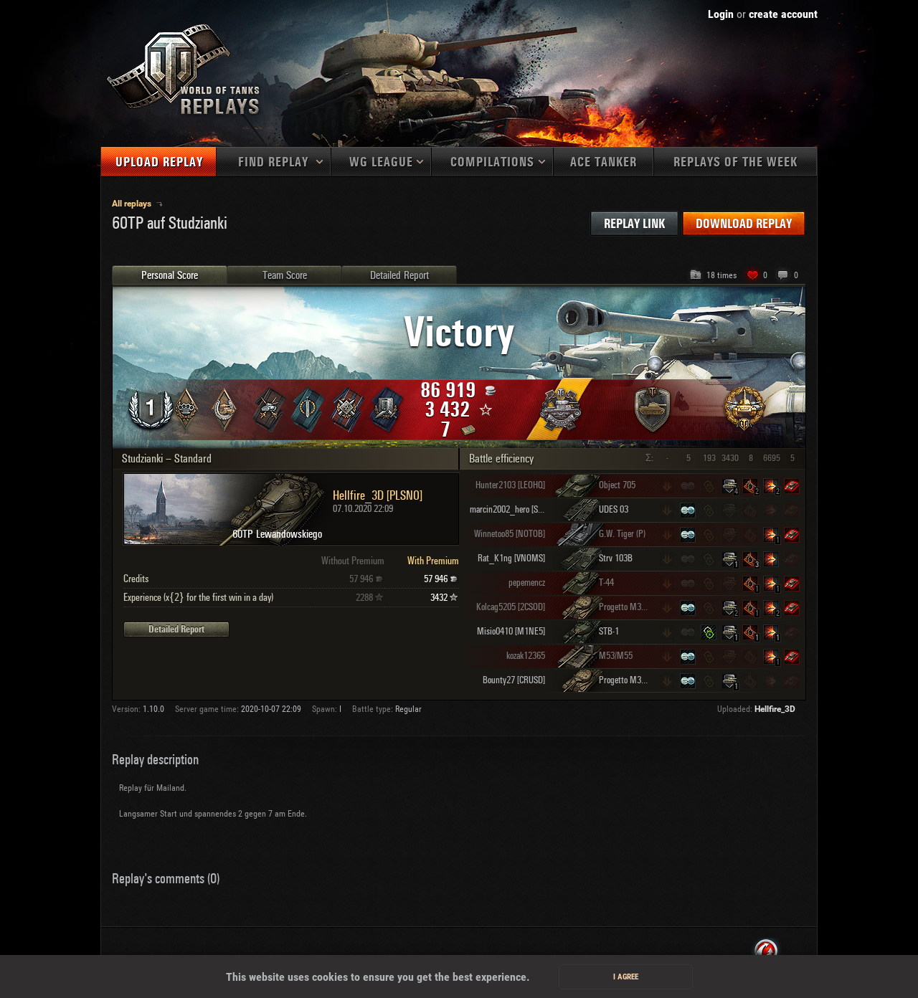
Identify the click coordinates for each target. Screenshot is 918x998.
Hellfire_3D (774, 709)
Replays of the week (735, 162)
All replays (132, 204)
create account (783, 14)
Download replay (744, 224)
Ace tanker (603, 162)
